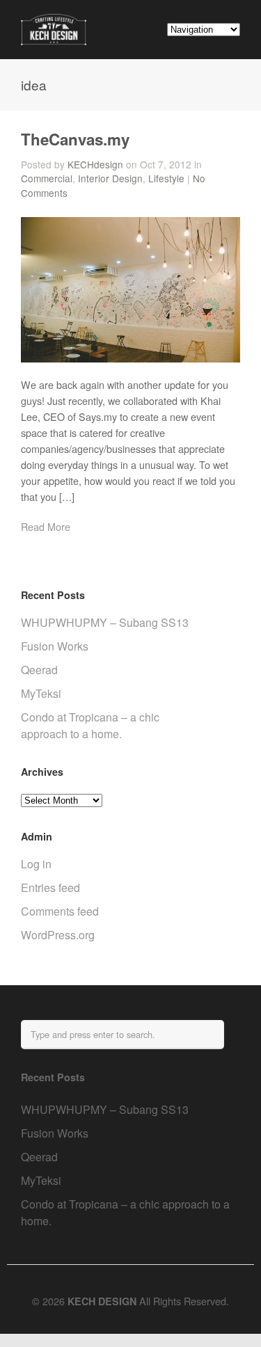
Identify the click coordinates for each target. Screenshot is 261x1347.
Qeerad (39, 670)
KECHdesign (95, 164)
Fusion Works (54, 646)
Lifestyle (166, 178)
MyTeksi (41, 693)
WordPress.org (58, 935)
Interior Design (110, 178)
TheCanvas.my (75, 139)
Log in (36, 864)
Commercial (46, 178)
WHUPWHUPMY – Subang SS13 (105, 622)
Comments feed (60, 911)
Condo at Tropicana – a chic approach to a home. (90, 725)
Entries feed (50, 887)
